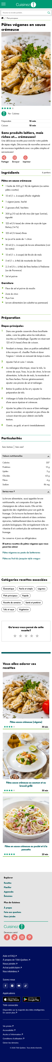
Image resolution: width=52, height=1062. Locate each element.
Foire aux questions (12, 912)
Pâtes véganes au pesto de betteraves (21, 552)
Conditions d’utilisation (12, 1039)
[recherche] (49, 12)
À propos (8, 907)
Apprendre (8, 891)
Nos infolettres (10, 971)
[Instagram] (12, 985)
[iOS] (11, 999)
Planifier (7, 887)
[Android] (31, 999)
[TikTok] (25, 985)
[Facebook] (5, 985)
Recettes (7, 882)
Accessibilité (8, 1030)
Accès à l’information (12, 1034)
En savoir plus (9, 1013)
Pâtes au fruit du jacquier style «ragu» (21, 558)
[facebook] (7, 937)
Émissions (8, 896)
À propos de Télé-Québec (15, 960)
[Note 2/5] (20, 636)
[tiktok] (14, 937)
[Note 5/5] (37, 636)
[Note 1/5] (15, 636)
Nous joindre (9, 916)
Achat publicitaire (11, 968)
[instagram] (22, 937)
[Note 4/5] (31, 636)
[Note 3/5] (26, 636)
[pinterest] (29, 937)
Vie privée (7, 1026)
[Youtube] (19, 985)
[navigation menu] (4, 4)
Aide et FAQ (9, 956)
